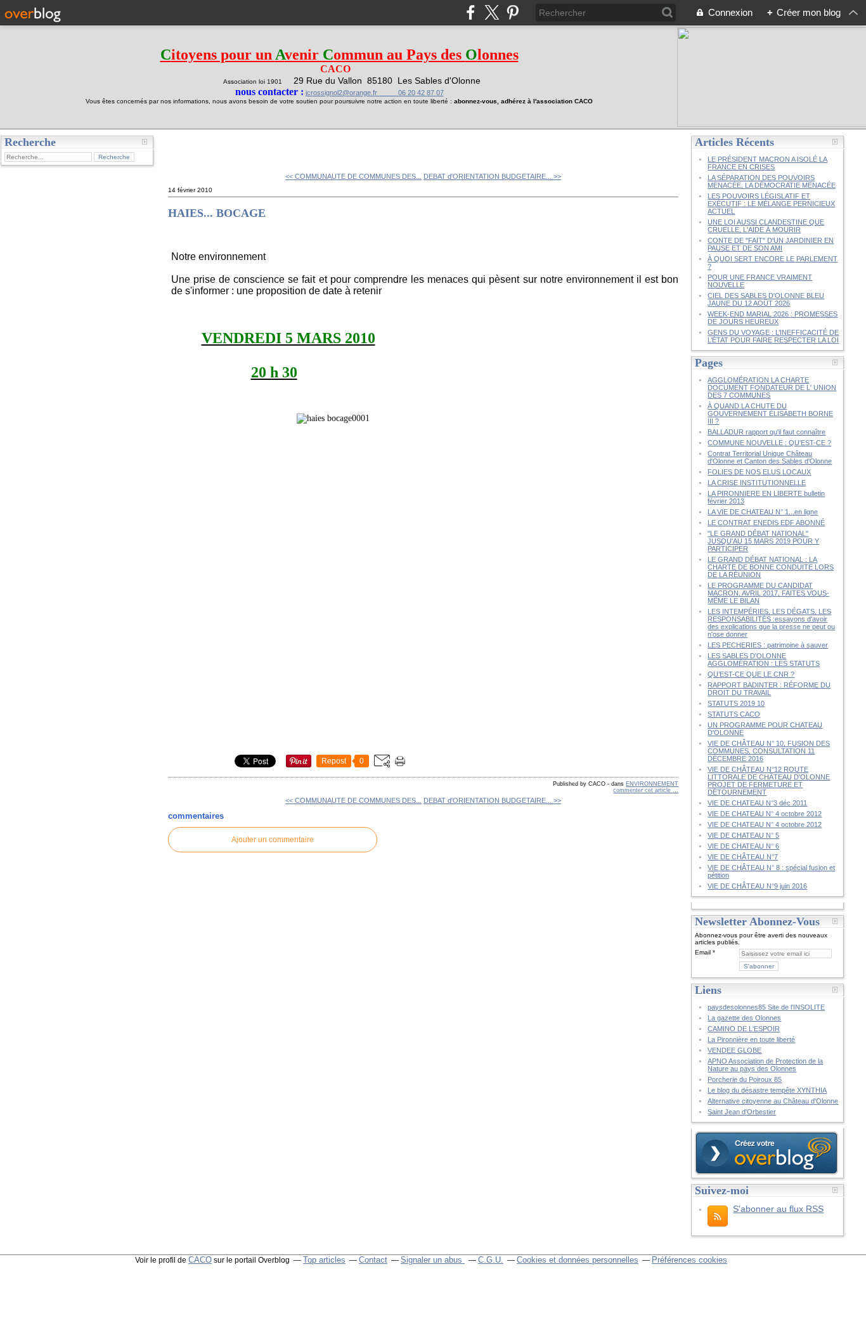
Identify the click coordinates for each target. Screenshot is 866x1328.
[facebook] (471, 12)
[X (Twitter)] (492, 12)
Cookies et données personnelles (577, 1260)
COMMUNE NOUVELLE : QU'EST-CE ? (769, 442)
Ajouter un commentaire (272, 839)
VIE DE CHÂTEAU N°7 (743, 857)
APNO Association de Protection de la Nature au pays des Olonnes (765, 1064)
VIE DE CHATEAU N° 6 (743, 846)
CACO (200, 1260)
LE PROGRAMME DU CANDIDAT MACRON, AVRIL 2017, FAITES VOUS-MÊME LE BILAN (768, 593)
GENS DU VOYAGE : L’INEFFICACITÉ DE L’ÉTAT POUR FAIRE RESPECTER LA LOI (773, 336)
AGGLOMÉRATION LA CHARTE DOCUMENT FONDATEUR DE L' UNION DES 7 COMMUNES (772, 387)
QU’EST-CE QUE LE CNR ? (751, 674)
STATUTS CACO (734, 714)
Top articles (324, 1260)
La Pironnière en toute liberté (751, 1039)
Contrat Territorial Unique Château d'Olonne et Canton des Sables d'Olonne (770, 457)
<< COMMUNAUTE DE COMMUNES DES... (353, 176)
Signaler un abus (433, 1260)
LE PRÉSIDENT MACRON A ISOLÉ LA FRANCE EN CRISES (767, 163)
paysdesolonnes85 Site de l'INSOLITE (766, 1007)
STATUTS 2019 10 (736, 703)
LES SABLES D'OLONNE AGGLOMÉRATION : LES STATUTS (764, 659)
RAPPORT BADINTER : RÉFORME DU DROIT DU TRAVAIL (769, 688)
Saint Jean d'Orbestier (742, 1112)
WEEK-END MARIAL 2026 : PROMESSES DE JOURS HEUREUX (772, 317)
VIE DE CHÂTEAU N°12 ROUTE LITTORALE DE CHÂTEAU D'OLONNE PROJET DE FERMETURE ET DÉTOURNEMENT (769, 780)
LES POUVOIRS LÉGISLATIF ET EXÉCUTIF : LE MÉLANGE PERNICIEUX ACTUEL (771, 203)
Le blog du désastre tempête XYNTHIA (767, 1090)
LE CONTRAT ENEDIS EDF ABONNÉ (766, 522)
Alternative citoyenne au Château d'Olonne (773, 1101)
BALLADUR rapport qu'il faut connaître (766, 432)
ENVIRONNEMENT (652, 784)
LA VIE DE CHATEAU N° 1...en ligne (763, 512)
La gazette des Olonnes (744, 1018)
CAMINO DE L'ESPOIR (744, 1028)
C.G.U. (490, 1260)
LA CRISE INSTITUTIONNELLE (757, 482)
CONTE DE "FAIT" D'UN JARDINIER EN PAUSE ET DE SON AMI (771, 244)
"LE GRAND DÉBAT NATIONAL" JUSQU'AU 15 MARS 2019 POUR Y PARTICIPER (763, 541)
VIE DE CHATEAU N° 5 (743, 835)
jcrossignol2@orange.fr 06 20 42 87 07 (375, 92)
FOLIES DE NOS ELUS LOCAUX (759, 472)
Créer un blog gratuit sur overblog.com (766, 1153)
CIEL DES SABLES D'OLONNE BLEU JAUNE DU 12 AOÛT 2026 (766, 299)
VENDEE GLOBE (734, 1050)
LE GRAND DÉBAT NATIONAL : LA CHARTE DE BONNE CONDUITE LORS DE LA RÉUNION (771, 567)
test (185, 146)
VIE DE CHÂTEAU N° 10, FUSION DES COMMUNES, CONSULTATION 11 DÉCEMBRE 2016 (769, 750)
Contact (373, 1260)
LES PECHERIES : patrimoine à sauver (768, 645)
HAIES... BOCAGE (217, 213)
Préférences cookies (689, 1260)
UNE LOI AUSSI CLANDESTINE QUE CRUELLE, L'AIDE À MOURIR (766, 225)
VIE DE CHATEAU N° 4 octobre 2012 (765, 813)
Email (703, 952)
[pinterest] (512, 12)
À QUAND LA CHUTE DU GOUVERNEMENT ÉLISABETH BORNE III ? (770, 413)
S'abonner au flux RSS (778, 1209)
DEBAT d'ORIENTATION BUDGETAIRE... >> (492, 176)
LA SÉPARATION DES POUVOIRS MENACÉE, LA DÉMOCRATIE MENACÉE (772, 181)
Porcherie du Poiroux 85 (745, 1079)
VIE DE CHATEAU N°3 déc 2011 (757, 803)
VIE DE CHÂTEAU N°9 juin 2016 (757, 886)
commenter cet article (643, 790)
